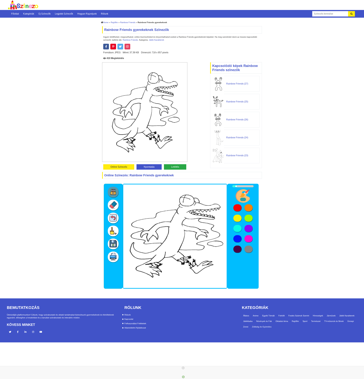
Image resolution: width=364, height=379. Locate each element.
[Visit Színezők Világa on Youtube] (41, 332)
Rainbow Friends (127, 22)
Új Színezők (44, 14)
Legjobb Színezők (64, 14)
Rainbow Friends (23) (237, 155)
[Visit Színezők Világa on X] (10, 332)
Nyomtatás (149, 167)
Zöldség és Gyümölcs (261, 327)
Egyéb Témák (268, 315)
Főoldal (15, 14)
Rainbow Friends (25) (237, 101)
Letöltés (175, 167)
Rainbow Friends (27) (237, 83)
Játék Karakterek (156, 40)
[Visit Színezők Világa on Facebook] (18, 332)
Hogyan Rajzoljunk (87, 14)
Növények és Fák (264, 321)
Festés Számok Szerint (298, 315)
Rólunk (104, 14)
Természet (315, 321)
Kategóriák (28, 14)
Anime (255, 315)
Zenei (245, 327)
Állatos (246, 315)
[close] (183, 368)
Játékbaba (248, 321)
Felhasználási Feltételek (135, 323)
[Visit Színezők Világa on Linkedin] (25, 332)
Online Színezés (118, 167)
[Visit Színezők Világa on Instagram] (33, 332)
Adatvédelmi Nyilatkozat (135, 328)
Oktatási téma (282, 321)
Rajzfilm (114, 22)
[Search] (351, 14)
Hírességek (318, 315)
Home (105, 22)
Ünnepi (350, 321)
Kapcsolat (128, 319)
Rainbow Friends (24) (237, 137)
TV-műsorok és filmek (334, 321)
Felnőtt (281, 315)
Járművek (331, 315)
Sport (305, 321)
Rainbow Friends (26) (237, 119)
